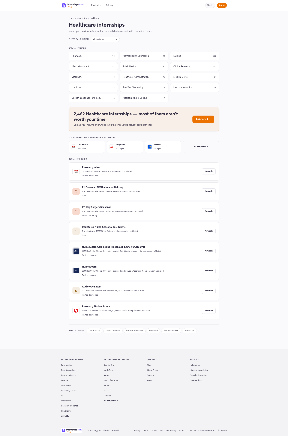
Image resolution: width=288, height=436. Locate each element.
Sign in (210, 5)
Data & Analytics (68, 370)
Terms (146, 431)
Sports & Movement (134, 331)
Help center (195, 365)
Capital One (109, 365)
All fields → (66, 416)
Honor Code (157, 431)
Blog (149, 365)
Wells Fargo (109, 370)
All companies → (201, 147)
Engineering (66, 365)
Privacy (137, 431)
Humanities (190, 331)
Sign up (222, 5)
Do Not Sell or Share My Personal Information (207, 431)
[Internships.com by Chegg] (73, 5)
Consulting (66, 386)
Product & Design (68, 375)
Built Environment (171, 331)
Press (149, 380)
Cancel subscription (198, 375)
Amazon (107, 386)
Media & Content (113, 331)
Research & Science (69, 406)
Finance (64, 380)
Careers (150, 375)
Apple (106, 375)
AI (62, 396)
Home (71, 18)
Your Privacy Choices (174, 431)
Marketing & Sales (69, 391)
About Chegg (153, 370)
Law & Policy (94, 331)
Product (95, 5)
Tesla (106, 391)
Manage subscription (199, 370)
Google (107, 396)
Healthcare (66, 411)
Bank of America (111, 380)
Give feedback (196, 380)
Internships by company (117, 360)
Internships (82, 18)
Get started (203, 119)
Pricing (109, 5)
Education (153, 331)
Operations (66, 401)
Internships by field (72, 360)
